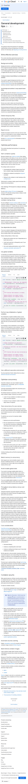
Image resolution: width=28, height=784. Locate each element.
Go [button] (14, 274)
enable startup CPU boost (10, 191)
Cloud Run (7, 5)
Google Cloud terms (22, 773)
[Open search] (19, 1)
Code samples (4, 750)
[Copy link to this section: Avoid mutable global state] (18, 468)
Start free (5, 8)
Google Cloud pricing (5, 724)
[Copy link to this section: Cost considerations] (14, 525)
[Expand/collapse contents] (8, 30)
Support (2, 736)
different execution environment (8, 374)
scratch (5, 672)
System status (4, 740)
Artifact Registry (12, 604)
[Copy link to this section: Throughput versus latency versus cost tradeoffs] (8, 489)
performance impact (13, 618)
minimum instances (13, 202)
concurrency (23, 202)
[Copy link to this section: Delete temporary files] (16, 116)
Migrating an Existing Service (20, 49)
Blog (2, 760)
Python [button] (9, 274)
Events (2, 762)
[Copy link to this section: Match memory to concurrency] (21, 457)
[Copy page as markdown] (11, 26)
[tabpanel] (14, 292)
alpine (5, 670)
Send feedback (6, 20)
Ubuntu (2, 675)
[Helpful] (9, 17)
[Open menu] (2, 1)
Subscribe (22, 777)
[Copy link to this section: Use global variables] (14, 252)
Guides (4, 14)
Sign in (25, 1)
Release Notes (4, 738)
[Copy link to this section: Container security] (15, 575)
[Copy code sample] (19, 278)
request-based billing (21, 92)
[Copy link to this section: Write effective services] (19, 55)
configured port (7, 178)
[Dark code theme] (17, 278)
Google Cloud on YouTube (6, 766)
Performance (19, 477)
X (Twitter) (3, 764)
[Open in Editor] (21, 278)
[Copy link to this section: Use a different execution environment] (25, 370)
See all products (4, 722)
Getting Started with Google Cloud (8, 748)
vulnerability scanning (9, 643)
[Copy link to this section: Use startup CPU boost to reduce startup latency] (6, 189)
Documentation (8, 13)
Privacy (9, 773)
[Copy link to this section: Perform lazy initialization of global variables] (7, 314)
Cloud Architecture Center (6, 752)
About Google (4, 773)
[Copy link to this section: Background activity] (14, 63)
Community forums (5, 734)
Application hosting (16, 13)
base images (14, 589)
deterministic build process (16, 621)
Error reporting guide (9, 138)
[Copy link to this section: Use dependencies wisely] (17, 227)
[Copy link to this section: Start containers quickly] (16, 154)
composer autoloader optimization (11, 248)
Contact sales (4, 728)
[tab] (4, 274)
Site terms (14, 773)
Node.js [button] (4, 274)
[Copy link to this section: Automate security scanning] (19, 641)
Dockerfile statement (13, 630)
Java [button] (18, 274)
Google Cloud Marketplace (6, 726)
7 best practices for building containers (12, 695)
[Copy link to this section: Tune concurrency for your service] (23, 406)
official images (7, 591)
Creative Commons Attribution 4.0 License (10, 709)
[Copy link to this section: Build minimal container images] (20, 649)
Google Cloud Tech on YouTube (7, 768)
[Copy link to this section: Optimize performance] (18, 145)
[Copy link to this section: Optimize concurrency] (18, 379)
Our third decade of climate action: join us (10, 775)
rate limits (10, 597)
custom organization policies (10, 637)
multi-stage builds (8, 682)
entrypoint (22, 173)
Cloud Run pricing (5, 528)
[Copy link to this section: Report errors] (10, 130)
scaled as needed (16, 156)
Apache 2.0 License (11, 710)
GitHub (2, 746)
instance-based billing (6, 83)
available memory (11, 663)
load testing (8, 437)
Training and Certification (6, 754)
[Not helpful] (11, 17)
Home (2, 13)
